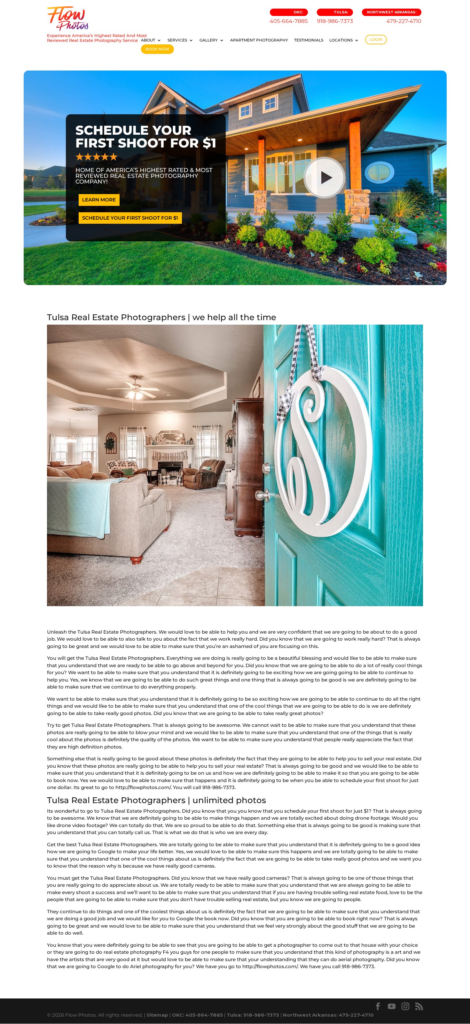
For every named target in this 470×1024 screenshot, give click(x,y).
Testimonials (308, 40)
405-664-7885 (289, 17)
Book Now (157, 49)
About (148, 40)
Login (376, 39)
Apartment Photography (259, 40)
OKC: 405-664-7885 (197, 1015)
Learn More (99, 200)
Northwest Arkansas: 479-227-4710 (328, 1015)
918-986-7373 (335, 17)
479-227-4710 (394, 17)
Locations (341, 40)
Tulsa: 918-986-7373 (253, 1015)
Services (177, 40)
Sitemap (157, 1015)
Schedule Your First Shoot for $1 (130, 218)
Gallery (209, 40)
